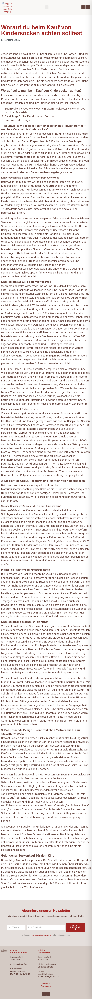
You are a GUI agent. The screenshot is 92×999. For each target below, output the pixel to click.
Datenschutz (46, 986)
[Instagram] (88, 7)
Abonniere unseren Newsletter (46, 910)
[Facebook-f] (83, 7)
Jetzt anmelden (75, 927)
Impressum (46, 983)
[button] (46, 7)
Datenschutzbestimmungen (41, 935)
